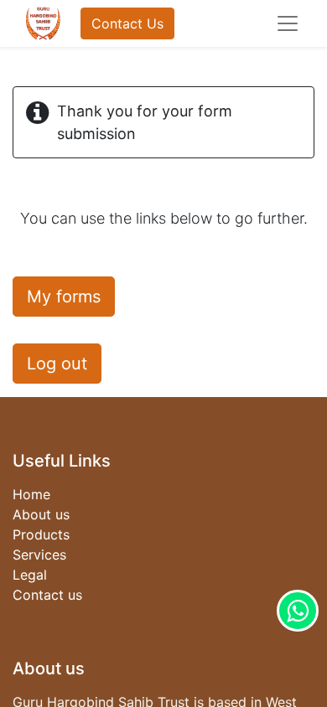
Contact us (47, 594)
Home (31, 494)
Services (39, 554)
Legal (30, 574)
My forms (64, 296)
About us (41, 514)
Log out (57, 364)
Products (41, 534)
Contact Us (127, 23)
